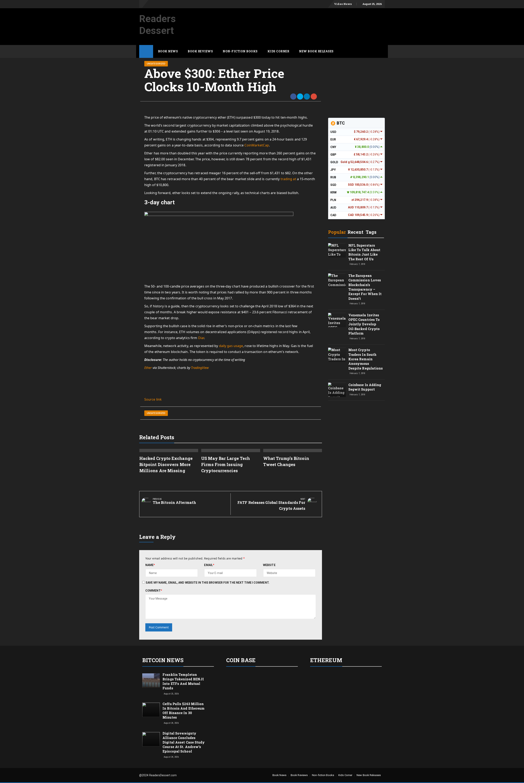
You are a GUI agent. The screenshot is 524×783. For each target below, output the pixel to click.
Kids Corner (278, 51)
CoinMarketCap (256, 145)
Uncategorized (156, 63)
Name (150, 565)
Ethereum (326, 660)
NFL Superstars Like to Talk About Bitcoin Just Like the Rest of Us (364, 252)
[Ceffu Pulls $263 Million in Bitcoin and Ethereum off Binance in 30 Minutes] (151, 709)
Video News (343, 4)
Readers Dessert (157, 24)
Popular (337, 232)
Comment (153, 590)
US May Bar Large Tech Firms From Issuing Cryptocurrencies (225, 464)
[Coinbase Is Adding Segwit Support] (337, 393)
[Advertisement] (310, 19)
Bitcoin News (162, 660)
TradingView (200, 367)
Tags (371, 232)
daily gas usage (231, 346)
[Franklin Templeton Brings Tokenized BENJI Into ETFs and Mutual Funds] (151, 680)
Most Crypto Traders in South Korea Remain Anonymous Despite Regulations (365, 359)
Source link (153, 399)
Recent (355, 232)
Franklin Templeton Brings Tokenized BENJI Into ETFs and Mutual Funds (183, 681)
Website (269, 565)
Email (209, 565)
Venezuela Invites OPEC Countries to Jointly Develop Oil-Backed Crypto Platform (364, 324)
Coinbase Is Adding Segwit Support (364, 387)
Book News (168, 51)
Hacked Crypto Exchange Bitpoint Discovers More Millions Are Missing (166, 464)
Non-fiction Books (240, 51)
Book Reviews (200, 51)
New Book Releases (316, 51)
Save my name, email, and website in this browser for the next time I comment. (207, 582)
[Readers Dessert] (146, 51)
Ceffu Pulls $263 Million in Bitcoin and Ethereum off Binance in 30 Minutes (183, 710)
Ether (148, 367)
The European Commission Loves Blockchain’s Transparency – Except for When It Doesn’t (365, 287)
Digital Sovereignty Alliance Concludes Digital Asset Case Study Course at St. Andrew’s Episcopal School (184, 742)
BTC (340, 123)
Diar (201, 338)
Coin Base (240, 660)
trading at (288, 179)
